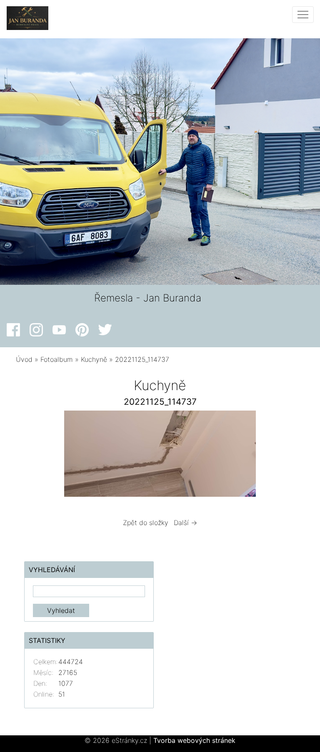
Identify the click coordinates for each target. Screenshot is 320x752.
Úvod (24, 359)
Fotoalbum (56, 359)
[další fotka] (290, 456)
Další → (185, 522)
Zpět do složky (145, 522)
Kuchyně (94, 359)
